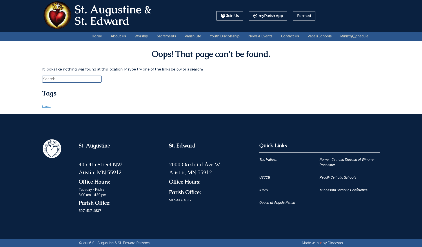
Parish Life (193, 36)
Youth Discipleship (225, 36)
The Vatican (268, 160)
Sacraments (166, 36)
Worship (141, 36)
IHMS (263, 190)
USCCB (264, 177)
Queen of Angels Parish (277, 203)
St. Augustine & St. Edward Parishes (121, 243)
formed (46, 106)
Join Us (232, 16)
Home (97, 36)
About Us (118, 36)
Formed (304, 16)
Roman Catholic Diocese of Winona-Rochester (347, 162)
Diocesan (335, 243)
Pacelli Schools (319, 36)
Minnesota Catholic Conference (343, 190)
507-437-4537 (90, 211)
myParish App (271, 16)
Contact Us (290, 36)
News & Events (260, 36)
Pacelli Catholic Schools (338, 177)
